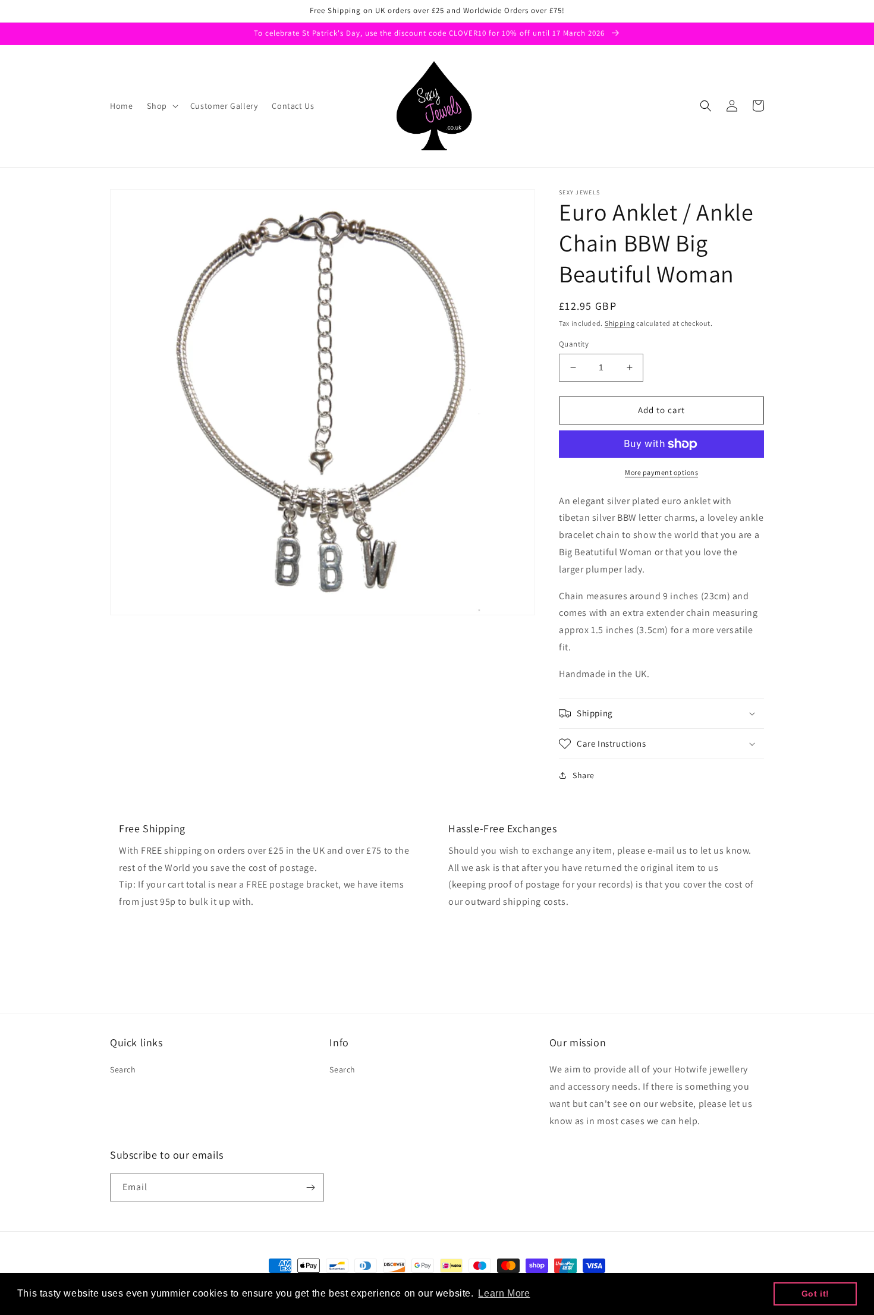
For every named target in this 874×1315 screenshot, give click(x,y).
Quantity (574, 344)
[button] (161, 105)
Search (123, 1069)
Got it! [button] (815, 1293)
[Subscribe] (310, 1187)
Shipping (620, 323)
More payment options (661, 472)
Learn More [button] (504, 1293)
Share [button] (584, 775)
